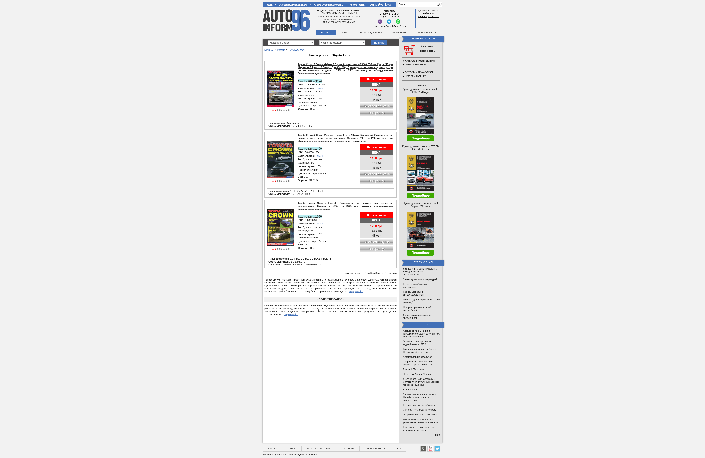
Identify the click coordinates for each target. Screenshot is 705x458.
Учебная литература (293, 4)
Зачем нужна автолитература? (420, 279)
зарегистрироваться (428, 16)
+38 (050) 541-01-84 (389, 13)
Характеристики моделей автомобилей (417, 316)
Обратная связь (415, 64)
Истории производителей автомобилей (417, 309)
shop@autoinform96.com (393, 26)
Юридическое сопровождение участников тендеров (419, 428)
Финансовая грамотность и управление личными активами (420, 421)
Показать (379, 42)
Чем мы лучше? (415, 76)
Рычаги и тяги (410, 389)
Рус (381, 4)
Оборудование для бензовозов (420, 414)
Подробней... (356, 291)
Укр (388, 4)
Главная (269, 50)
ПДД (270, 4)
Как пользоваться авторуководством (413, 293)
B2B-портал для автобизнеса (419, 405)
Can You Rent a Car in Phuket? (419, 409)
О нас (344, 32)
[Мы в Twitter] (437, 449)
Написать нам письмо (420, 60)
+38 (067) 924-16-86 (389, 16)
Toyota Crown (296, 50)
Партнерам (399, 32)
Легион (319, 88)
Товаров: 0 (427, 50)
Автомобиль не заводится (417, 356)
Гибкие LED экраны (413, 369)
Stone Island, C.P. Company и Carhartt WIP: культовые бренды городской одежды (421, 382)
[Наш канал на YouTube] (430, 449)
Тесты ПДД (357, 4)
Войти (426, 13)
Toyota (281, 50)
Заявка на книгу (426, 32)
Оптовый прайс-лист (419, 72)
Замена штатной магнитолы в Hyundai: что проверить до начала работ (419, 397)
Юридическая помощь (328, 4)
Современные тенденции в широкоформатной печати (418, 363)
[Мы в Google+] (423, 449)
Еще (437, 434)
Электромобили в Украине (417, 374)
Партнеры (348, 448)
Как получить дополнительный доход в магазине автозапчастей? (420, 271)
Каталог (326, 32)
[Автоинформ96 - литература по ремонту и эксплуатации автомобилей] (287, 20)
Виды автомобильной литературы (415, 285)
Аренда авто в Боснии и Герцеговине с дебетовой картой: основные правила (421, 333)
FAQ (399, 448)
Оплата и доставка (370, 32)
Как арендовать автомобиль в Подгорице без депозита (419, 350)
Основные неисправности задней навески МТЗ (417, 343)
